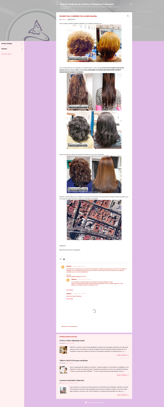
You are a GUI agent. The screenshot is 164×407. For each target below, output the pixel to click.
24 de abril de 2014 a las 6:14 (79, 266)
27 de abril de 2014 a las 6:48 (79, 293)
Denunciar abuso (6, 54)
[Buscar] (131, 4)
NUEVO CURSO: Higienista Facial (72, 341)
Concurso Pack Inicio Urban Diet (72, 380)
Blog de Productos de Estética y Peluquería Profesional (87, 4)
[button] (128, 16)
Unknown (68, 266)
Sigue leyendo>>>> (123, 355)
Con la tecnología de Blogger (95, 402)
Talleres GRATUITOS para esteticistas (74, 360)
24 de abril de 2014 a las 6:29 (84, 279)
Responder (69, 290)
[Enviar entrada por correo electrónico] (64, 260)
